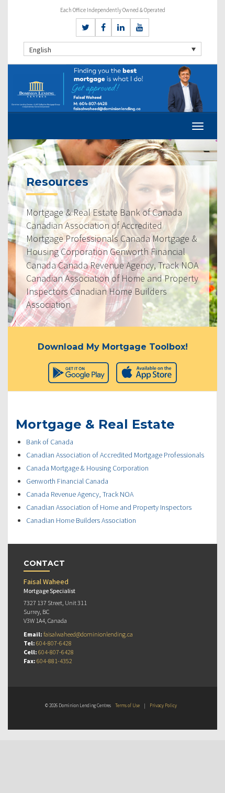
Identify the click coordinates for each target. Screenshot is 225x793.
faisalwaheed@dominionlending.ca (88, 634)
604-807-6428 (54, 643)
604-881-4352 (54, 661)
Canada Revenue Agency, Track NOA (79, 494)
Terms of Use (127, 705)
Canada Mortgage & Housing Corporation (87, 468)
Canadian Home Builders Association (81, 520)
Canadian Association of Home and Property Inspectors (109, 507)
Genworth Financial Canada (67, 481)
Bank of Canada (49, 441)
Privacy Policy (163, 705)
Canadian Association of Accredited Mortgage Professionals (115, 455)
